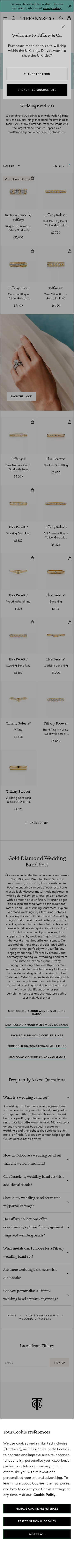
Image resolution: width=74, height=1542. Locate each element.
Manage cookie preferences (37, 1508)
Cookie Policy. (45, 1495)
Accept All (37, 1534)
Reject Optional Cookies (37, 1521)
